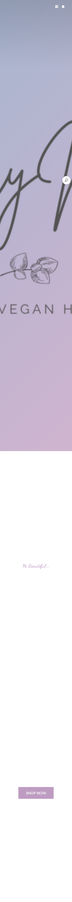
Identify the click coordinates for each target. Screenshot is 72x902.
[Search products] (66, 180)
